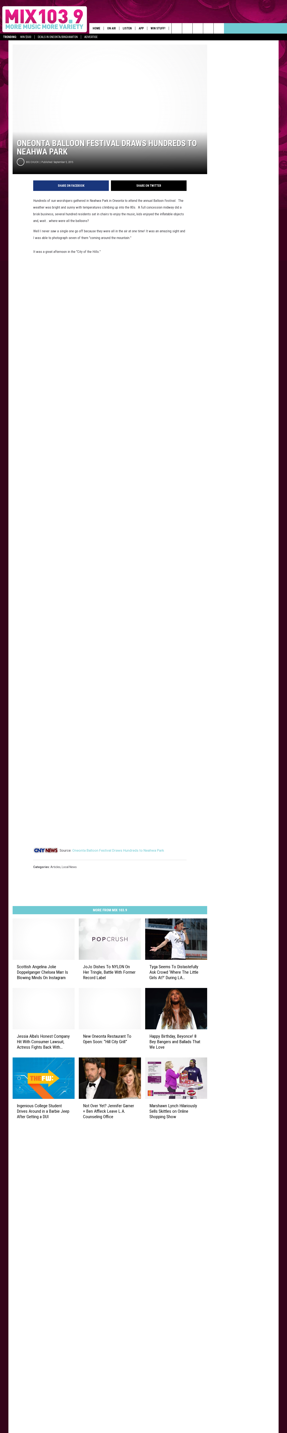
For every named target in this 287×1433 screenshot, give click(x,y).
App (141, 28)
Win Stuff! (158, 28)
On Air (111, 28)
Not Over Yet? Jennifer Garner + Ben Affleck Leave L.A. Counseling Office (108, 1111)
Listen (127, 28)
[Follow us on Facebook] (198, 28)
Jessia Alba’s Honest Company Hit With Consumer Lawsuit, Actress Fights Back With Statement (43, 1042)
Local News (69, 867)
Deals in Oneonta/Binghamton (58, 37)
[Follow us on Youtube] (208, 28)
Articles (55, 867)
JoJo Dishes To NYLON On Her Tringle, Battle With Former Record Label (109, 972)
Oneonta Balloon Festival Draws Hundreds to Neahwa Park (118, 850)
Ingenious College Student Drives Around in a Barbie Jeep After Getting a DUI (43, 1111)
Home (96, 28)
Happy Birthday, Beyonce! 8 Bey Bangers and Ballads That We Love (174, 1041)
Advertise (91, 37)
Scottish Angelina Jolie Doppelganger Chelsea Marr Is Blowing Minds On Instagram (42, 972)
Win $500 (25, 37)
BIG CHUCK (32, 162)
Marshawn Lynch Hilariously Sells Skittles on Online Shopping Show (173, 1111)
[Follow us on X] (219, 28)
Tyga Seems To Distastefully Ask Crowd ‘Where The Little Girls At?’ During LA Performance (173, 972)
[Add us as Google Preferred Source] (187, 28)
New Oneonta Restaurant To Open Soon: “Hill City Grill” (107, 1039)
